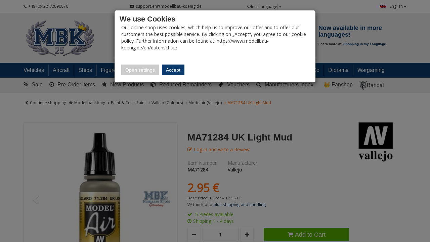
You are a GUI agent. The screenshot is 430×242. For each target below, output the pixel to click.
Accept (173, 70)
